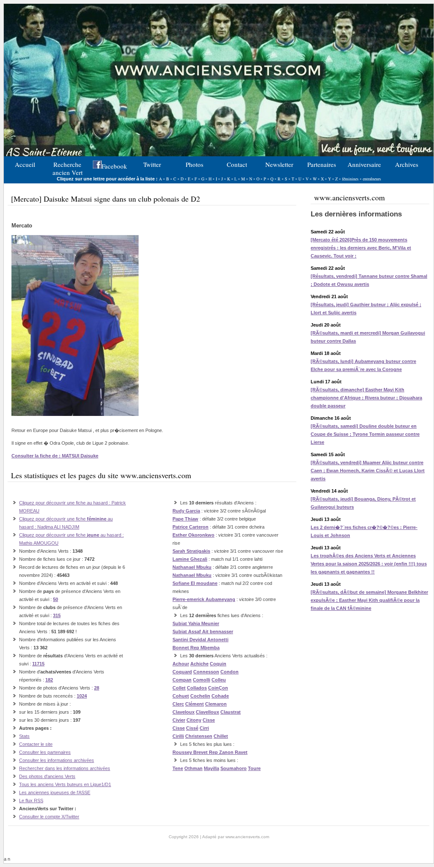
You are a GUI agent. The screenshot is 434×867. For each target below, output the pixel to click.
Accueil (25, 164)
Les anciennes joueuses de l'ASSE (54, 792)
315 (57, 615)
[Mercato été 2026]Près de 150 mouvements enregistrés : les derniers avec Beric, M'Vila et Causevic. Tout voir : (361, 247)
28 (96, 687)
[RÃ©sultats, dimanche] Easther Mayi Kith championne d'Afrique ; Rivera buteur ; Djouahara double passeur (366, 397)
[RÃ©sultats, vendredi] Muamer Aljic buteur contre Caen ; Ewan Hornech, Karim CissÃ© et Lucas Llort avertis (368, 470)
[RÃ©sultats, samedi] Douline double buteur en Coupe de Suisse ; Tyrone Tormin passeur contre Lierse (365, 434)
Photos (194, 164)
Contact (237, 164)
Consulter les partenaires (45, 752)
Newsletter (279, 164)
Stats (24, 736)
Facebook (114, 166)
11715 (38, 663)
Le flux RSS (31, 800)
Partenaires (321, 164)
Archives (406, 164)
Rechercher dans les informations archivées (64, 768)
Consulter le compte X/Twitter (49, 816)
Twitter (152, 164)
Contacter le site (36, 744)
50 (55, 599)
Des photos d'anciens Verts (47, 776)
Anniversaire (364, 164)
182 (49, 679)
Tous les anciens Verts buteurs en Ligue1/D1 (65, 784)
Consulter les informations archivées (56, 760)
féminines (350, 179)
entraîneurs (372, 179)
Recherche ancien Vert (68, 167)
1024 (82, 695)
